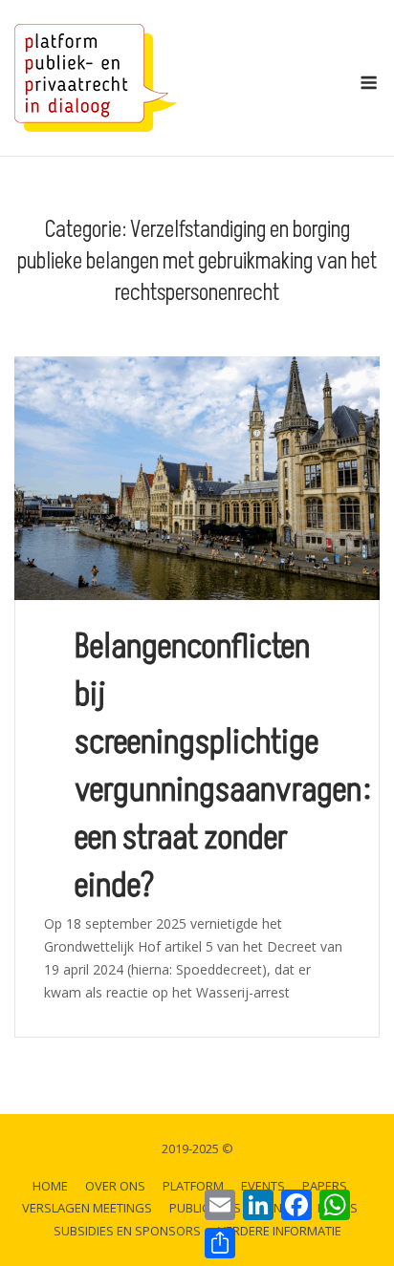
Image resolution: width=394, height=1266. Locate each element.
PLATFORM (193, 1185)
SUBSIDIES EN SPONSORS (127, 1230)
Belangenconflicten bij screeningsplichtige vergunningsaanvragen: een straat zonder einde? (223, 766)
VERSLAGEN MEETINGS (87, 1207)
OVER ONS (115, 1185)
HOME (50, 1185)
